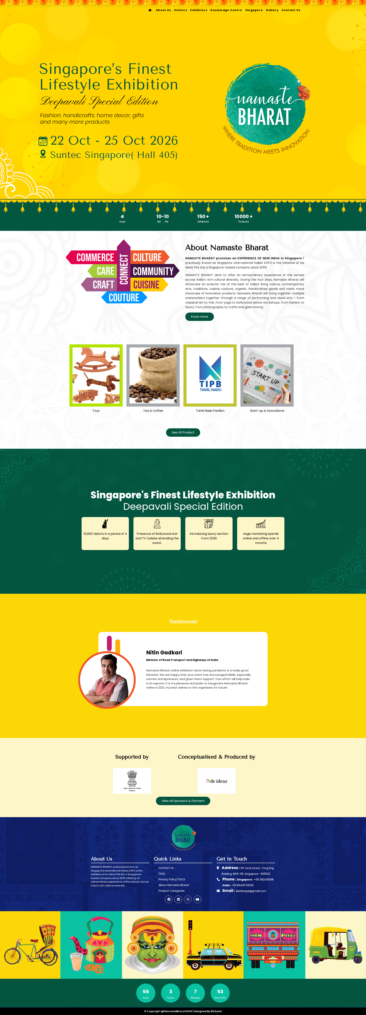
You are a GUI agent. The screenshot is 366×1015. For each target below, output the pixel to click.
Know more (199, 316)
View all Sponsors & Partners (183, 801)
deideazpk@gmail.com (251, 891)
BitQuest (216, 1011)
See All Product (183, 432)
